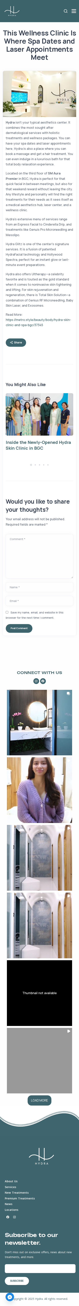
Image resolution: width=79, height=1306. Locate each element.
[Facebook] (43, 681)
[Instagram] (36, 681)
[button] (31, 464)
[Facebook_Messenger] (10, 1297)
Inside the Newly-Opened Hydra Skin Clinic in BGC (38, 445)
